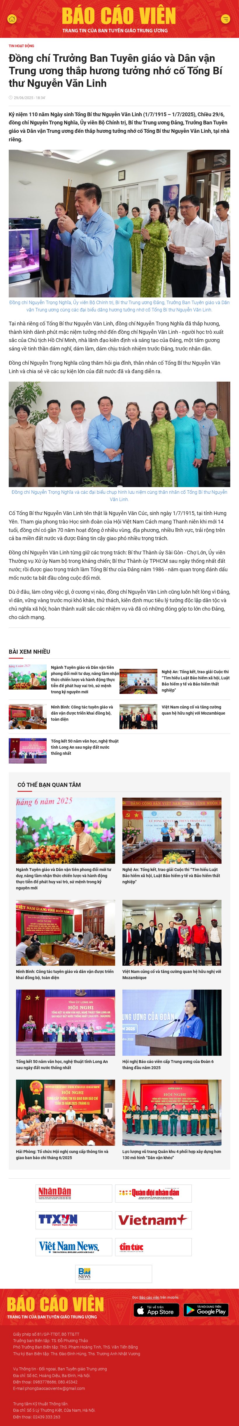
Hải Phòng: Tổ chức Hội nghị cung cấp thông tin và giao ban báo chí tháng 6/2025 (62, 1154)
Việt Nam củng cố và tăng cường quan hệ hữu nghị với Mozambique (193, 710)
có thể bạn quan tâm (49, 784)
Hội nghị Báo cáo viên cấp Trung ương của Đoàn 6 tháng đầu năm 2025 (168, 1064)
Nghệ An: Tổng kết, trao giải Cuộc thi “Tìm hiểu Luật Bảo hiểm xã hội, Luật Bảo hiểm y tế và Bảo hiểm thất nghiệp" (196, 680)
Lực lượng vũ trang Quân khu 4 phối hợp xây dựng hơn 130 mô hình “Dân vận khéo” (171, 1154)
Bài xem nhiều (29, 651)
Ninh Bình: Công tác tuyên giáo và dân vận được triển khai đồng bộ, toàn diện (82, 713)
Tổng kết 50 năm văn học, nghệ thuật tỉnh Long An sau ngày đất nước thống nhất (85, 747)
